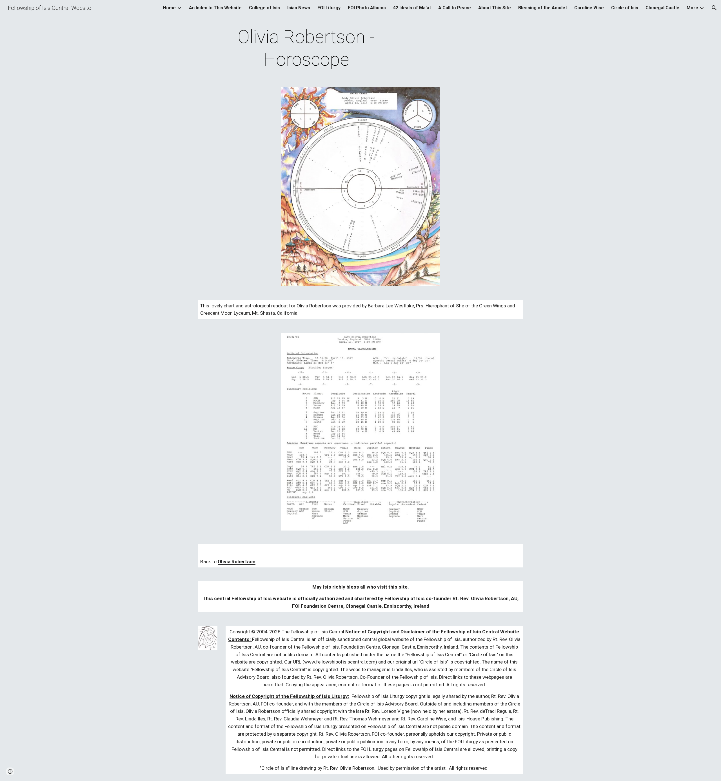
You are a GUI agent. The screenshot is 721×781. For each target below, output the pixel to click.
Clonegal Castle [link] (662, 7)
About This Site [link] (494, 7)
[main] (306, 48)
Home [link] (169, 7)
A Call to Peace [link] (454, 7)
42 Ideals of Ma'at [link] (412, 7)
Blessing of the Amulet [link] (542, 7)
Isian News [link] (298, 7)
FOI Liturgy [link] (329, 7)
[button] (714, 8)
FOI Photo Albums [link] (367, 7)
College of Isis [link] (264, 7)
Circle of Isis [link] (624, 7)
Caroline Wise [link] (589, 7)
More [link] (692, 7)
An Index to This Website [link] (215, 7)
